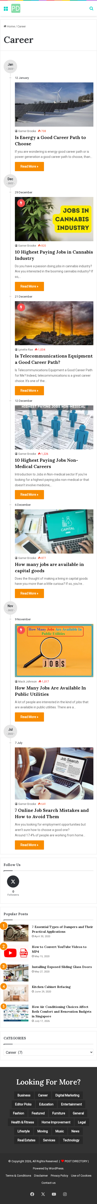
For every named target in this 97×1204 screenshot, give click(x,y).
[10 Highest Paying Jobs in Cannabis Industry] (54, 219)
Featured (38, 1113)
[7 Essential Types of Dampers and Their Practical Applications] (16, 933)
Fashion (18, 1113)
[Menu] (5, 10)
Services (49, 1140)
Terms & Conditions (18, 1175)
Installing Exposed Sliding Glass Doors (62, 967)
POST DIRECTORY (76, 1161)
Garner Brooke (27, 131)
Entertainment (71, 1104)
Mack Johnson (27, 681)
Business (24, 1095)
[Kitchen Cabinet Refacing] (16, 993)
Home (10, 26)
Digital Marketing (67, 1095)
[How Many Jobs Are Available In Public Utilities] (54, 650)
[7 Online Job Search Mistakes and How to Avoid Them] (54, 773)
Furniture (58, 1113)
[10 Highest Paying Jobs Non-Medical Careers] (54, 427)
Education (46, 1104)
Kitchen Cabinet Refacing (51, 987)
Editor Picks (23, 1104)
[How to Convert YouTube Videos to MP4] (16, 953)
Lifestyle (24, 1131)
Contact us (48, 1182)
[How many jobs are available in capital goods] (54, 531)
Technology (71, 1140)
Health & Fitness (22, 1122)
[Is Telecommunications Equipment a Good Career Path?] (54, 323)
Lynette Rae (25, 349)
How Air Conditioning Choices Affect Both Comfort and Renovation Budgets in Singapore (61, 1011)
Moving (42, 1131)
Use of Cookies (81, 1175)
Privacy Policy (59, 1175)
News (75, 1131)
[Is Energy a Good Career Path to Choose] (54, 104)
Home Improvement (56, 1122)
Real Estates (26, 1140)
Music (59, 1131)
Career (43, 1095)
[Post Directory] (15, 8)
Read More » (29, 166)
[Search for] (91, 10)
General (78, 1113)
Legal (82, 1122)
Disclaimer (41, 1175)
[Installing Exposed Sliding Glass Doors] (16, 973)
